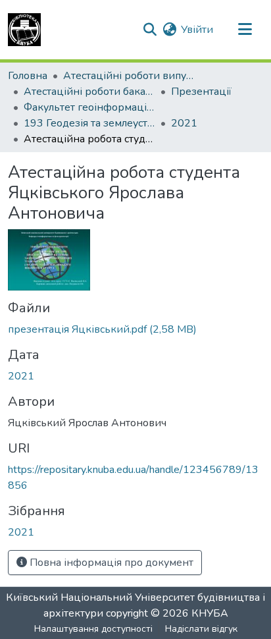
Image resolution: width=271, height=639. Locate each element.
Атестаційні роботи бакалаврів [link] (89, 91)
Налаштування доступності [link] (93, 629)
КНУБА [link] (209, 613)
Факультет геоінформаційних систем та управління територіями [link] (89, 107)
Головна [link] (27, 76)
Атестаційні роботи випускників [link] (129, 76)
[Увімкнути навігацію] (244, 29)
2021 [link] (184, 123)
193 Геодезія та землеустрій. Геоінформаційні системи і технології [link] (89, 123)
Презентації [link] (201, 91)
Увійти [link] (197, 29)
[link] (135, 329)
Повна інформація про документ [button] (110, 562)
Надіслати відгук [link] (201, 629)
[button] (24, 29)
